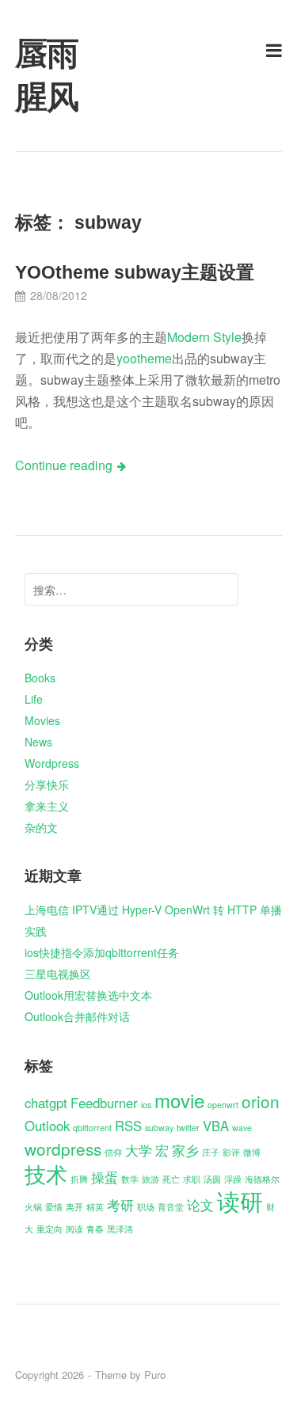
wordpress (63, 1148)
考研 (120, 1204)
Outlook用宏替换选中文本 (88, 995)
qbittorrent (92, 1128)
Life (34, 699)
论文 (200, 1204)
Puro (155, 1374)
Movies (42, 720)
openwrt (223, 1105)
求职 (191, 1179)
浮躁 (233, 1179)
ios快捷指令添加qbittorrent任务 (102, 952)
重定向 (49, 1229)
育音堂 (171, 1207)
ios (146, 1105)
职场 (145, 1207)
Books (40, 678)
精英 (95, 1207)
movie (179, 1100)
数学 (130, 1179)
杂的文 (41, 827)
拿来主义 (47, 806)
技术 (46, 1173)
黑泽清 (120, 1229)
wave (242, 1128)
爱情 (54, 1207)
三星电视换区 (58, 974)
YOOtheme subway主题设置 (134, 272)
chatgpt (46, 1102)
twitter (188, 1128)
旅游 (150, 1179)
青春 (95, 1229)
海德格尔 (262, 1179)
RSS (128, 1125)
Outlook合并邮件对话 (77, 1016)
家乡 (185, 1150)
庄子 (210, 1152)
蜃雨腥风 (46, 76)
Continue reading (63, 465)
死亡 (171, 1179)
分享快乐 (47, 784)
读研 (240, 1200)
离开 (74, 1207)
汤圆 (212, 1179)
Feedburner (104, 1102)
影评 (231, 1152)
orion (261, 1101)
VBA (216, 1125)
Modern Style (204, 337)
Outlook (47, 1125)
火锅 (33, 1207)
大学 (138, 1150)
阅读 (74, 1229)
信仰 (113, 1152)
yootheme (144, 358)
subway (159, 1128)
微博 (252, 1152)
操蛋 (104, 1177)
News (38, 742)
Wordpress (52, 763)
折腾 (79, 1179)
